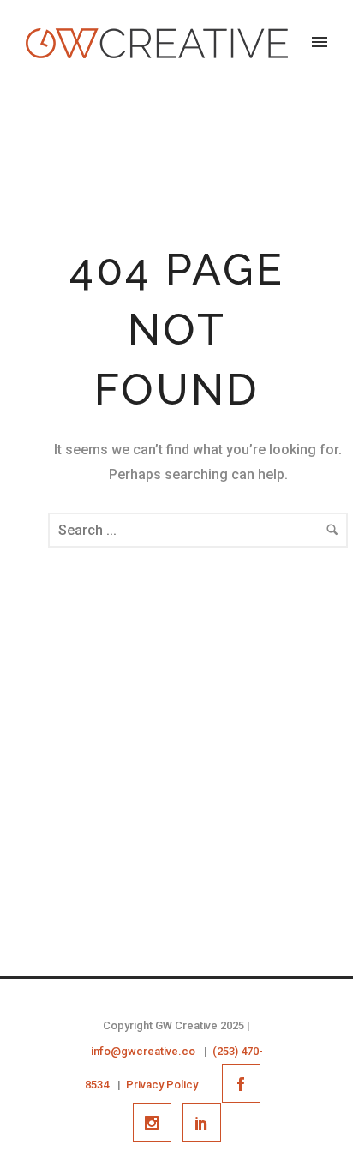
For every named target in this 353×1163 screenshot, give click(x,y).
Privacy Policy (162, 1084)
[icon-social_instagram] (156, 1122)
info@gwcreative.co (143, 1051)
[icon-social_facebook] (245, 1083)
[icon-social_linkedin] (201, 1122)
